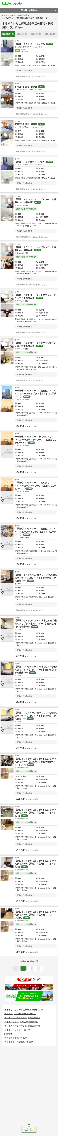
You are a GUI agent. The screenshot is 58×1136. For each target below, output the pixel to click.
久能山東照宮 (34, 1017)
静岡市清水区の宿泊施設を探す (18, 1042)
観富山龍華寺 (34, 1026)
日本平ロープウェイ (13, 1030)
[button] (42, 968)
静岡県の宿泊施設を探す (15, 1038)
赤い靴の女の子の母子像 (15, 1026)
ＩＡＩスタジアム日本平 (15, 1017)
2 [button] (29, 968)
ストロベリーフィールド (25, 1013)
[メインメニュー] (54, 3)
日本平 (27, 1030)
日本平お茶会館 (11, 1021)
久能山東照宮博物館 (29, 1021)
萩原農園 (8, 1013)
